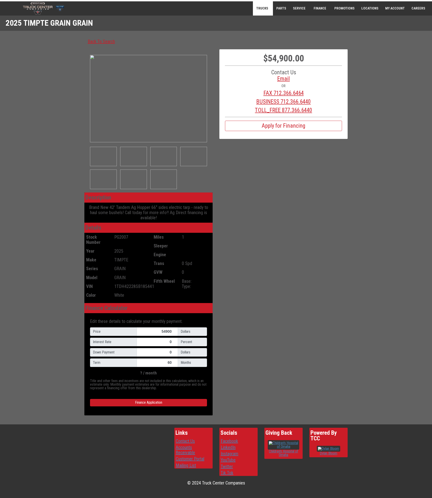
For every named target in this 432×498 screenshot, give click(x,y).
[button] (283, 79)
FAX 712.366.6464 (283, 93)
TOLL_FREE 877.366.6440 (283, 110)
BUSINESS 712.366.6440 (283, 102)
